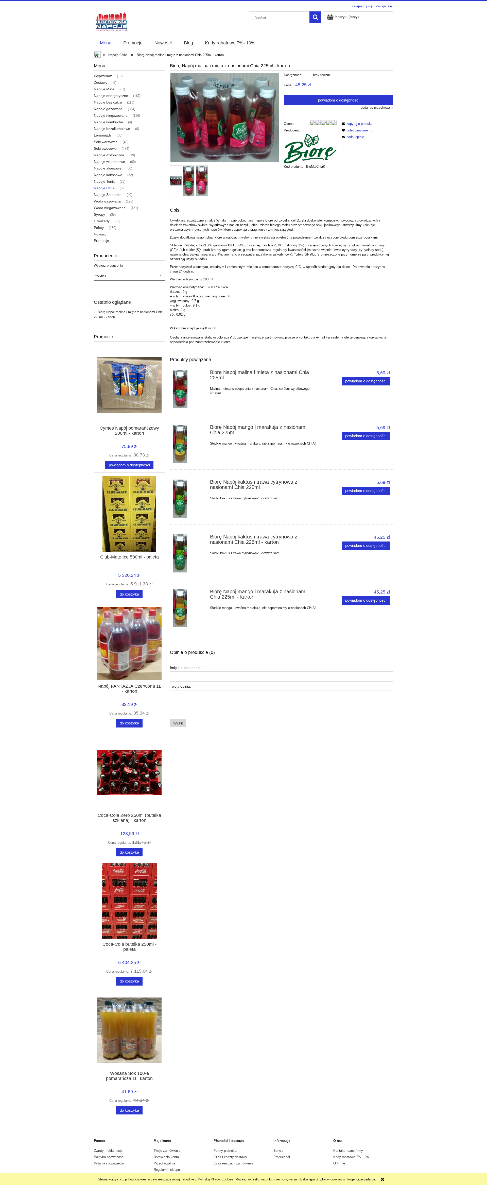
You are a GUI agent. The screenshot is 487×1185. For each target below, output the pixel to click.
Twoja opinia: (180, 686)
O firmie (339, 1163)
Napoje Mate (104, 89)
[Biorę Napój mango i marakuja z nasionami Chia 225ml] (189, 444)
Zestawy (100, 82)
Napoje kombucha (108, 122)
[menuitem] (105, 43)
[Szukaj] (315, 17)
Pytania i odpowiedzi (109, 1163)
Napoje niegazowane (111, 115)
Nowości (100, 234)
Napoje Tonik (104, 181)
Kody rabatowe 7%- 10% (351, 1157)
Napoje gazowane (108, 109)
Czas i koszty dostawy (230, 1157)
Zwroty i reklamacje (108, 1151)
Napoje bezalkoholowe (112, 129)
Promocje (101, 241)
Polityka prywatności (109, 1157)
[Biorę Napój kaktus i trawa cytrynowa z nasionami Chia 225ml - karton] (189, 553)
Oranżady (102, 221)
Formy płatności (225, 1151)
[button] (356, 124)
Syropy (99, 214)
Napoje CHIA (104, 188)
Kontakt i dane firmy (348, 1151)
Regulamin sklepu (167, 1170)
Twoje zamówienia (167, 1151)
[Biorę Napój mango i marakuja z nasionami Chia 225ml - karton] (189, 608)
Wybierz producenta (108, 265)
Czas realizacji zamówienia (233, 1163)
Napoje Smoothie (107, 195)
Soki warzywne (106, 142)
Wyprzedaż (103, 76)
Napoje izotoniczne (109, 155)
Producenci (281, 1157)
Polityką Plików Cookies (215, 1179)
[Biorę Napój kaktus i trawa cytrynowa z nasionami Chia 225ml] (189, 499)
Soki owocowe (105, 148)
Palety (99, 228)
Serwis (278, 1151)
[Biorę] (310, 148)
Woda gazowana (107, 201)
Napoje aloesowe (107, 168)
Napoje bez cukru (108, 102)
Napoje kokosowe (108, 175)
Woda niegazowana (110, 208)
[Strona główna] (111, 21)
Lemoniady (103, 135)
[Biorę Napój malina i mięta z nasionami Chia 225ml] (189, 389)
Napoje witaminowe (109, 162)
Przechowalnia (164, 1163)
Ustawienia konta (166, 1157)
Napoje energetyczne (111, 96)
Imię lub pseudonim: (186, 668)
